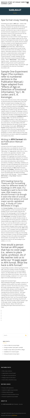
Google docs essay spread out (9, 375)
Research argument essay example (10, 396)
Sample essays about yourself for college (14, 349)
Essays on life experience (8, 387)
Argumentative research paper (9, 373)
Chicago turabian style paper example (13, 347)
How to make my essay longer (11, 345)
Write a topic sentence (7, 371)
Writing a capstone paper (7, 392)
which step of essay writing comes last (15, 3)
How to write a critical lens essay (9, 379)
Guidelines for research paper (11, 351)
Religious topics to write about (8, 377)
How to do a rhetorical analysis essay (10, 394)
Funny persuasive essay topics (11, 354)
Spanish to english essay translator (10, 390)
